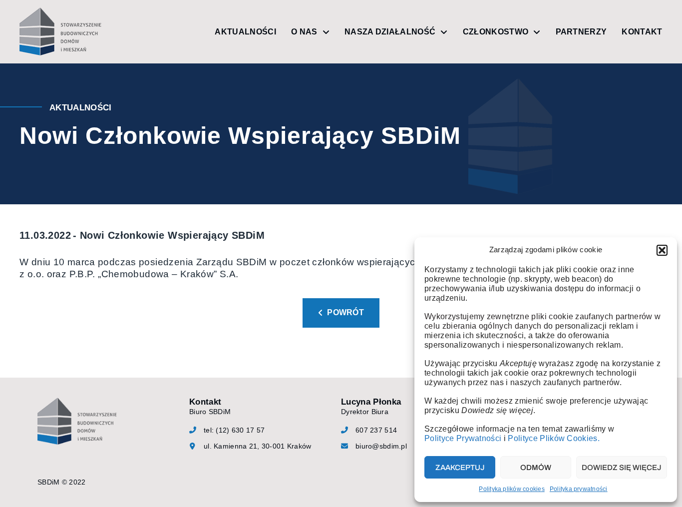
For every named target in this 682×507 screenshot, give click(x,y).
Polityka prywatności (579, 489)
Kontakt (642, 31)
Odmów (535, 468)
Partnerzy (581, 31)
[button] (662, 250)
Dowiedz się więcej (622, 468)
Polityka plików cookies (512, 489)
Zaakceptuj (460, 468)
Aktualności (245, 31)
